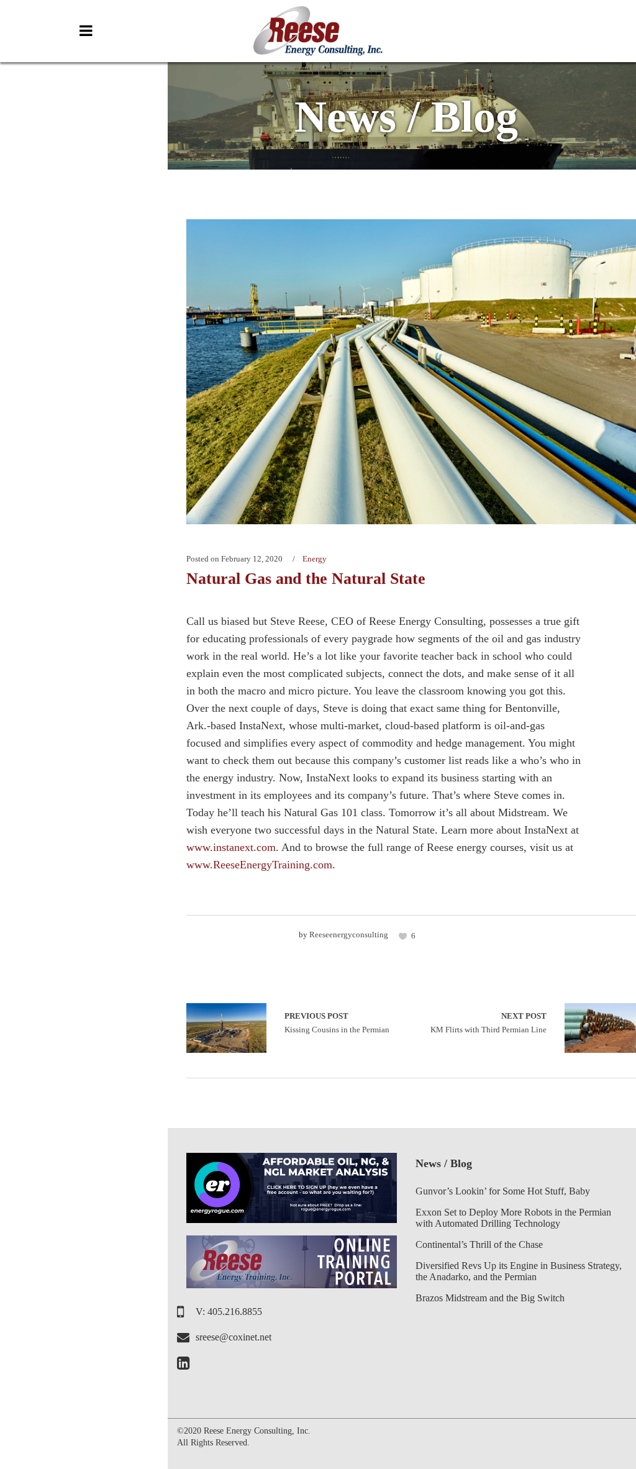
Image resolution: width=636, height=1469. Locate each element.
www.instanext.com (231, 847)
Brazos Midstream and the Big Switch (490, 1298)
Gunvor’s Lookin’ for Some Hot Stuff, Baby (503, 1191)
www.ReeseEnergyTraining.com (259, 864)
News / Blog (444, 1163)
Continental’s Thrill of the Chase (479, 1244)
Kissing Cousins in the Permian (226, 1028)
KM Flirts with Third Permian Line (488, 1022)
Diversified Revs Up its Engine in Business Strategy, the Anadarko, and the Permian (519, 1271)
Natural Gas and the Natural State (305, 579)
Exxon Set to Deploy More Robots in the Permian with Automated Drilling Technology (513, 1218)
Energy (314, 558)
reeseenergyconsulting (348, 934)
